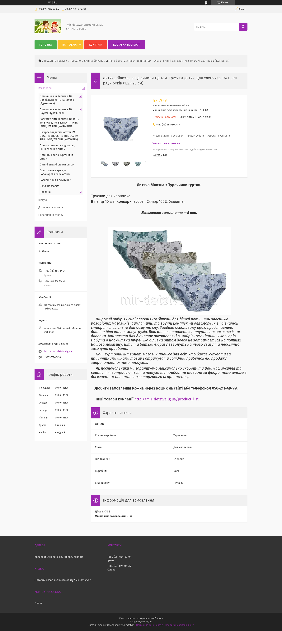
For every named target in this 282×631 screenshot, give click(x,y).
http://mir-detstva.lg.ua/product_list (166, 399)
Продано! (75, 61)
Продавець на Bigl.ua (141, 622)
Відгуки (43, 200)
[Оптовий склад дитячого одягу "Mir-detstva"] (48, 32)
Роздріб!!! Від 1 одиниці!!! (55, 180)
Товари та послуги (55, 61)
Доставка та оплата (126, 44)
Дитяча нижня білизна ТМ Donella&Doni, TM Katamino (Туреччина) (57, 100)
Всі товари (70, 44)
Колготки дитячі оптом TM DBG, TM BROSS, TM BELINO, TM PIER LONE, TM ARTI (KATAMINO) (59, 123)
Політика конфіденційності (179, 625)
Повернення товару (50, 215)
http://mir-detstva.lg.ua (58, 351)
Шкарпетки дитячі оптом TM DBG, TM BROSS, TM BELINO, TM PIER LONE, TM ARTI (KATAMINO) (59, 136)
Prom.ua (158, 618)
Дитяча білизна (93, 61)
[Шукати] (243, 27)
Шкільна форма (49, 186)
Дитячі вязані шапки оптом (57, 164)
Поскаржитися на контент (149, 625)
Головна (45, 44)
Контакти (95, 44)
